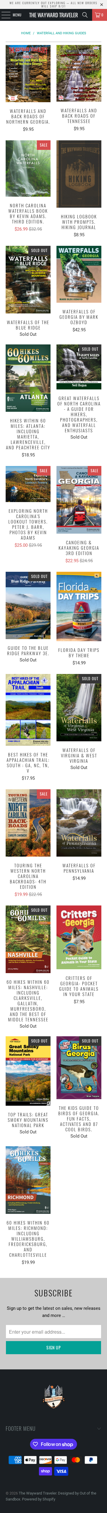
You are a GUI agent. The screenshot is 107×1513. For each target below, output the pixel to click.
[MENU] (2, 15)
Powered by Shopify (38, 1499)
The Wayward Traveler (53, 15)
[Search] (85, 15)
